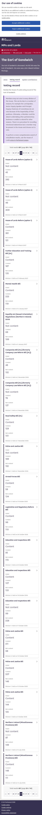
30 (24, 153)
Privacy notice (5, 810)
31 (26, 153)
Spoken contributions (29, 80)
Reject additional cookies (21, 29)
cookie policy (6, 18)
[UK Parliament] (6, 39)
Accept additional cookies (21, 23)
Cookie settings (21, 34)
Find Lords (28, 53)
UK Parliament (5, 53)
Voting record (15, 80)
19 (8, 153)
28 (18, 153)
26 (13, 153)
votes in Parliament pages (19, 140)
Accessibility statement (8, 813)
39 (33, 153)
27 (16, 153)
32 (28, 153)
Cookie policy (5, 805)
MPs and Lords (11, 45)
